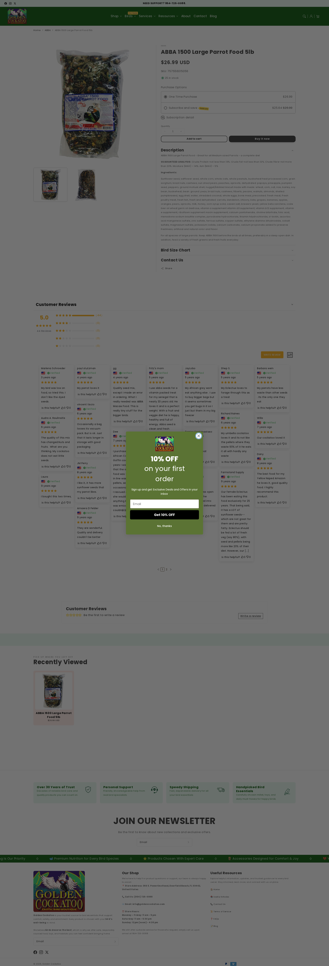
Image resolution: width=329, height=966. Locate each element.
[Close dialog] (199, 436)
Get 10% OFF (164, 514)
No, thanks (164, 526)
